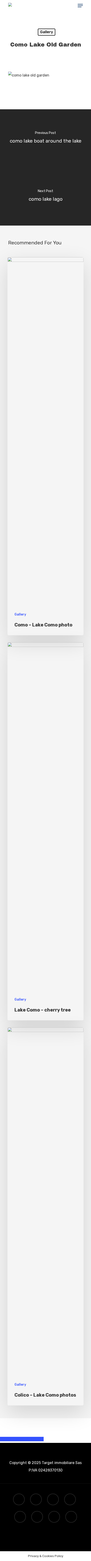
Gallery (46, 32)
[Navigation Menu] (80, 5)
